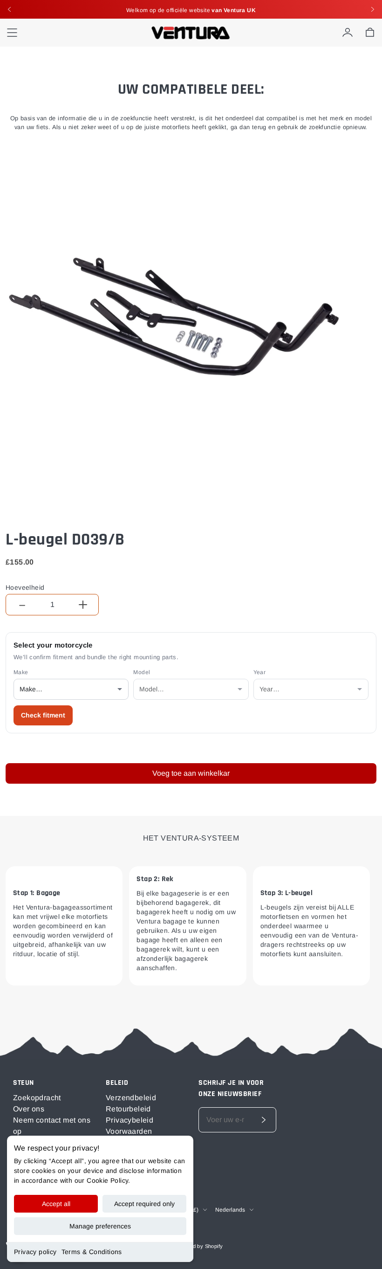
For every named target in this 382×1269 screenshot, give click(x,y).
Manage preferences (100, 1226)
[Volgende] (372, 9)
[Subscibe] (263, 1120)
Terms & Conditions (91, 1251)
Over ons (28, 1109)
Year (259, 672)
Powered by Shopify (198, 1246)
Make (21, 672)
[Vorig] (9, 9)
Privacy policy (35, 1251)
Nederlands (230, 1210)
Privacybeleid (129, 1120)
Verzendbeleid (131, 1098)
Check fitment (43, 715)
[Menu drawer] (12, 32)
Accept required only (144, 1203)
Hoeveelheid (25, 587)
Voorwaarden (129, 1131)
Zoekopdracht (37, 1098)
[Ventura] (191, 33)
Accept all (56, 1203)
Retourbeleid (128, 1109)
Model (141, 672)
